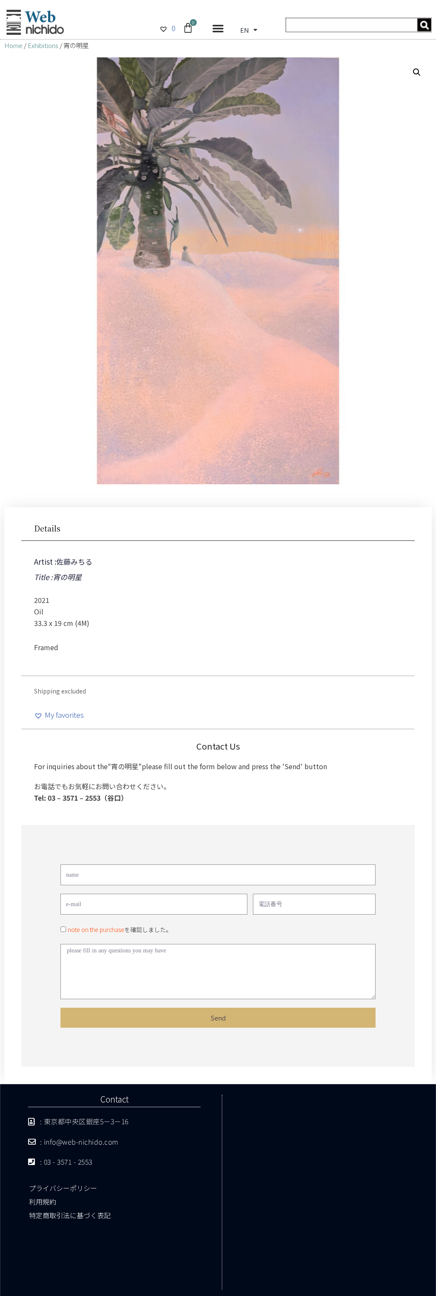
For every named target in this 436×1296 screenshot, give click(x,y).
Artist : (45, 561)
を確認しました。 (120, 929)
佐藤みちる (74, 561)
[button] (218, 28)
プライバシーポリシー (63, 1188)
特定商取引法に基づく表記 (70, 1215)
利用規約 (42, 1202)
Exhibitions (43, 45)
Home (13, 45)
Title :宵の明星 (58, 576)
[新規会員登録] (358, 29)
